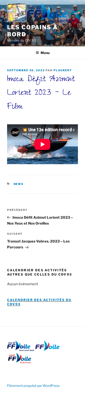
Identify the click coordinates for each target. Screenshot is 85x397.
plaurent (63, 70)
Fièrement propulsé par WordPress (33, 386)
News (19, 184)
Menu (45, 53)
